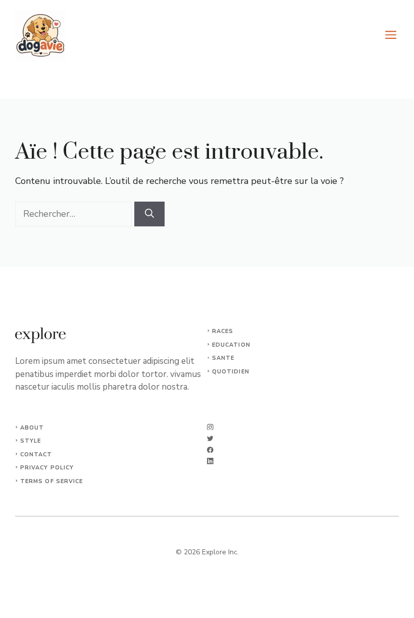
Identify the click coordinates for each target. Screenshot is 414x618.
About (32, 428)
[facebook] (210, 450)
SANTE (223, 358)
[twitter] (210, 438)
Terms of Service (51, 481)
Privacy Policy (47, 467)
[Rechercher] (149, 214)
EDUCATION (231, 345)
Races (223, 331)
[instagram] (210, 427)
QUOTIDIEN (230, 371)
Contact (36, 454)
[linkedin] (210, 461)
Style (30, 441)
